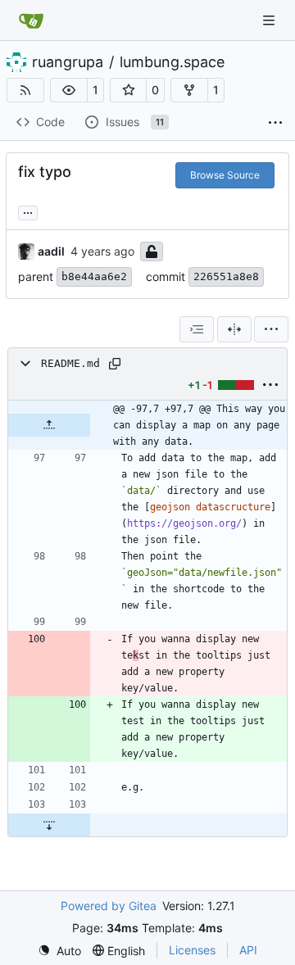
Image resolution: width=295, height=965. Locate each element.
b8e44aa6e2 (94, 276)
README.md (70, 363)
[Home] (31, 20)
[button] (69, 90)
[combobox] (196, 329)
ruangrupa (67, 62)
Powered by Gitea (109, 906)
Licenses (192, 950)
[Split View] (234, 329)
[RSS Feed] (25, 90)
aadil (51, 251)
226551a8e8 (226, 276)
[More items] (275, 123)
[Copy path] (114, 363)
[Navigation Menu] (270, 20)
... (28, 211)
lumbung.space (172, 62)
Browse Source (225, 175)
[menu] (271, 329)
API (248, 950)
